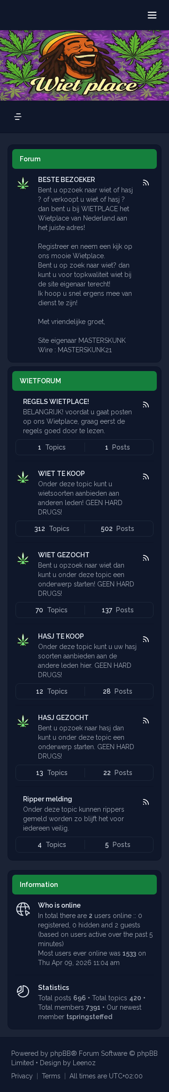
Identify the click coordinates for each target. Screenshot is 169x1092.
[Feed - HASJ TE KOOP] (146, 640)
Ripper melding (47, 799)
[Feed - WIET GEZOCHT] (146, 558)
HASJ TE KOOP (61, 636)
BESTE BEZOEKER (66, 179)
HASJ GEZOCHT (63, 717)
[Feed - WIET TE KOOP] (146, 477)
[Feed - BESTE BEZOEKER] (146, 183)
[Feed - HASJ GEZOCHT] (146, 721)
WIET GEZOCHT (64, 555)
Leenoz (84, 1063)
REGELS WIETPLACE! (56, 401)
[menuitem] (22, 1076)
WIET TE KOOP (61, 473)
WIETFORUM (40, 381)
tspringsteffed (89, 1017)
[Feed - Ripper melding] (146, 802)
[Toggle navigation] (152, 15)
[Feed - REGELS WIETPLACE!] (146, 405)
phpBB (60, 1053)
